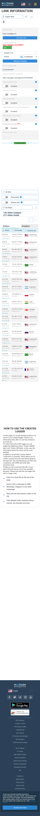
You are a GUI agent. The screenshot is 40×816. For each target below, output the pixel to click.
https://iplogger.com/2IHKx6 (13, 45)
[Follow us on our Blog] (25, 697)
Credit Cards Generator (20, 761)
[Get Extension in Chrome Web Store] (20, 712)
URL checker (20, 733)
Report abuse (20, 779)
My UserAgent (20, 739)
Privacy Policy (20, 782)
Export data (9, 17)
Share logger (26, 16)
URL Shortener (20, 720)
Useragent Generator (20, 767)
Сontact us (20, 776)
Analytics (26, 226)
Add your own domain (20, 61)
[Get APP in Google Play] (20, 705)
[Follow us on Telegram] (20, 697)
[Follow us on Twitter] (15, 697)
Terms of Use (20, 785)
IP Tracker (20, 751)
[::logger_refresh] (36, 208)
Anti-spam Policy (20, 788)
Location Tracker (20, 723)
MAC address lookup (20, 754)
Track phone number (20, 726)
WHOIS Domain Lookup (20, 742)
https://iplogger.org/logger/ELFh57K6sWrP (18, 78)
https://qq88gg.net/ (10, 34)
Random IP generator (20, 764)
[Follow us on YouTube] (31, 697)
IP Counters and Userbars (20, 736)
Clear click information (31, 16)
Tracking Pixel (20, 730)
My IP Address (20, 748)
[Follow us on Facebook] (9, 697)
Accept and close (20, 808)
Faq (20, 770)
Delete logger (4, 22)
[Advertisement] (20, 165)
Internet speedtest (20, 757)
